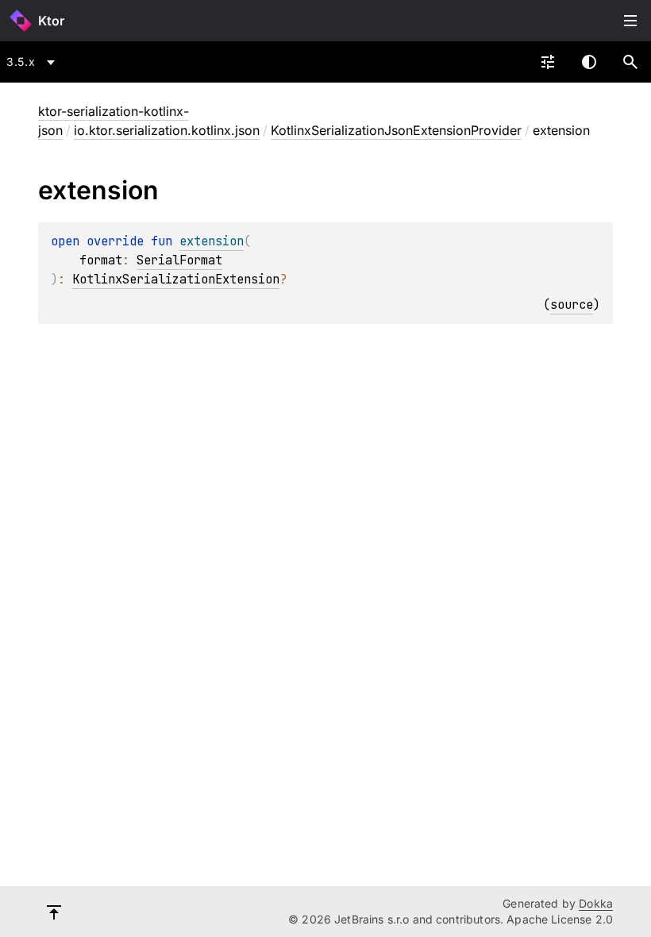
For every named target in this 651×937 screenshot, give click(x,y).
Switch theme (589, 62)
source (571, 304)
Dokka (596, 903)
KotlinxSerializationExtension (175, 279)
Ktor (51, 21)
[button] (630, 62)
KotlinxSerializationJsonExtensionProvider (396, 130)
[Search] (630, 62)
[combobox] (33, 62)
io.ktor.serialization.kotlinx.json (167, 130)
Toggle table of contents (630, 20)
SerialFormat (179, 260)
